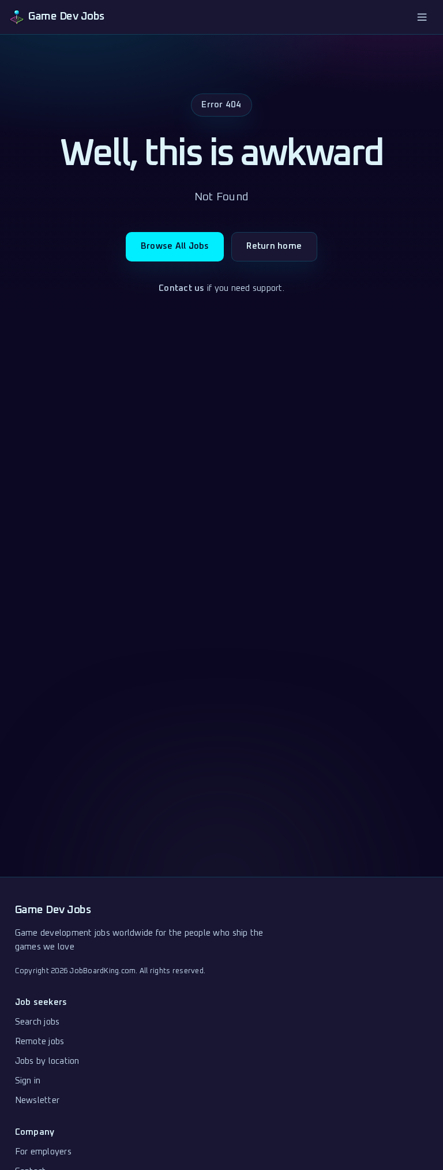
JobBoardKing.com (102, 971)
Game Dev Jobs (53, 909)
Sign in (28, 1080)
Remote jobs (40, 1041)
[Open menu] (422, 17)
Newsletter (37, 1100)
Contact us (182, 288)
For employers (43, 1151)
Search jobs (37, 1022)
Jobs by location (47, 1061)
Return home (274, 246)
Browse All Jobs (175, 246)
